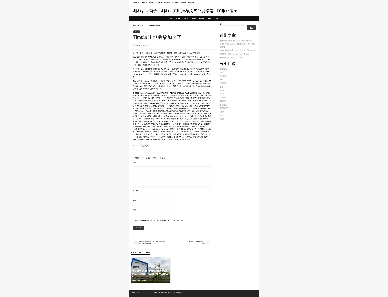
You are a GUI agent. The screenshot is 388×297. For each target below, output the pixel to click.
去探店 (186, 18)
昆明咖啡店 (183, 2)
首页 (171, 18)
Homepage (136, 25)
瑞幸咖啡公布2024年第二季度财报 (232, 57)
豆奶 (216, 18)
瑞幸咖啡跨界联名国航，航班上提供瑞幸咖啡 (236, 40)
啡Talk (201, 18)
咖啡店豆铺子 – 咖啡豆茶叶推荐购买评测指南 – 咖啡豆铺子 (185, 10)
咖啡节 (210, 18)
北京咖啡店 (144, 2)
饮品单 (222, 119)
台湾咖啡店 (152, 2)
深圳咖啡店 (191, 2)
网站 (134, 210)
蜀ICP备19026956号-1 (147, 293)
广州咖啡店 (159, 2)
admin (138, 45)
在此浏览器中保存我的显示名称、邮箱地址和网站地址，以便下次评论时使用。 (160, 220)
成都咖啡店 (167, 2)
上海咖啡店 (136, 2)
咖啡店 (178, 18)
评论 (135, 162)
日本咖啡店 (175, 2)
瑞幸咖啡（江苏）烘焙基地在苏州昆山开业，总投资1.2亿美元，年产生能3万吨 (150, 273)
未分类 (222, 112)
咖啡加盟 (144, 146)
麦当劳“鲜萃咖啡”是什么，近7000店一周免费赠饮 (237, 50)
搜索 (221, 24)
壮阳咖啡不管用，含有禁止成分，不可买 (234, 54)
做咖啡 (193, 18)
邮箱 (135, 200)
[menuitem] (171, 18)
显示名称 (136, 190)
